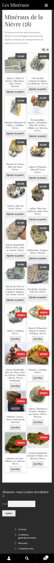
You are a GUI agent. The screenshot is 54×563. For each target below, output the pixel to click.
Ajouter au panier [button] (15, 91)
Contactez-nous (26, 548)
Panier (41, 556)
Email (5, 503)
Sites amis (23, 543)
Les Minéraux (15, 5)
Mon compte (9, 558)
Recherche (27, 558)
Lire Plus (38, 338)
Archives (22, 529)
